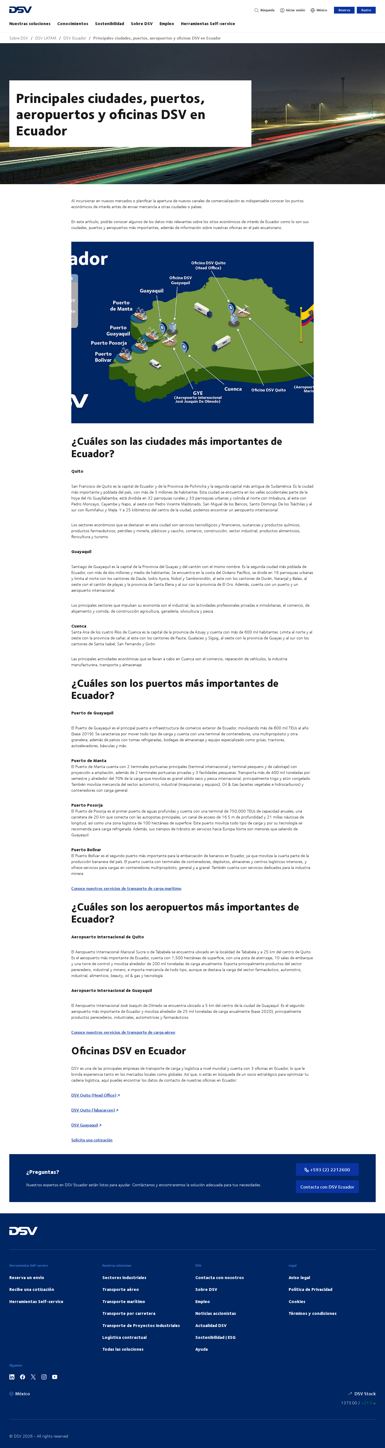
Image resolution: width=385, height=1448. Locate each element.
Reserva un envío (26, 1277)
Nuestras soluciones (29, 23)
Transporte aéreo (120, 1289)
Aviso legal (299, 1277)
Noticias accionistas (215, 1313)
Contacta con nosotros (219, 1277)
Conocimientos (72, 23)
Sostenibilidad (109, 23)
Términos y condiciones (313, 1313)
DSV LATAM (45, 38)
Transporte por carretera (128, 1313)
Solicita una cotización (91, 1140)
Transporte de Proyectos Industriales (141, 1325)
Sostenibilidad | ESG (215, 1337)
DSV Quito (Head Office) (93, 1095)
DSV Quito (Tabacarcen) (93, 1110)
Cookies (297, 1301)
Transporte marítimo (123, 1301)
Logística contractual (124, 1337)
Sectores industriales (124, 1277)
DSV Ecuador (74, 38)
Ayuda (201, 1349)
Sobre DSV (142, 23)
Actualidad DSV (211, 1325)
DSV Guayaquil (84, 1125)
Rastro (366, 10)
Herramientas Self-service (208, 23)
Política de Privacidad (310, 1289)
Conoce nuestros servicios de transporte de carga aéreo (123, 1032)
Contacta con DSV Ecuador (327, 1186)
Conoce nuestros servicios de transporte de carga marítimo (126, 888)
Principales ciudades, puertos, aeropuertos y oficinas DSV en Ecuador (157, 38)
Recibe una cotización (31, 1289)
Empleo (167, 23)
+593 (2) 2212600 (329, 1169)
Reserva (344, 10)
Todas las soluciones (122, 1349)
